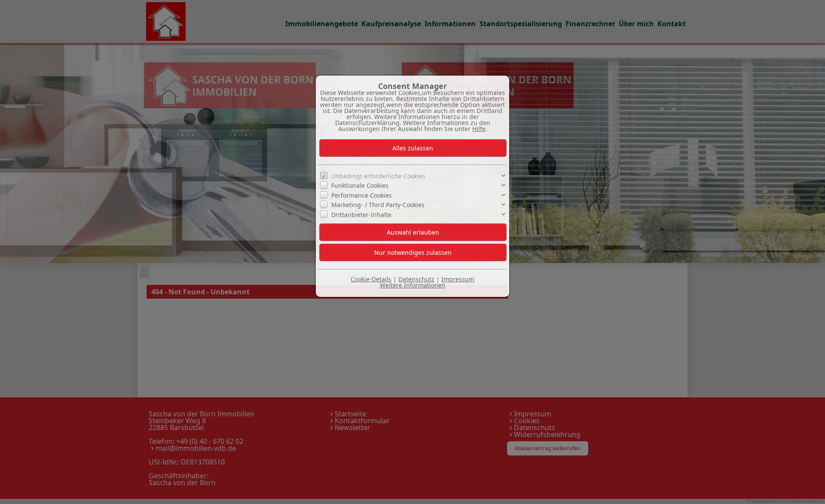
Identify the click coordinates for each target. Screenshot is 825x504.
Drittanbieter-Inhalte (361, 214)
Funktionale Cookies (359, 185)
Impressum (457, 279)
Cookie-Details (371, 279)
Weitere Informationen (413, 285)
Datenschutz (416, 279)
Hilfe (479, 129)
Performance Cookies (361, 195)
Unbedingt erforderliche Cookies (378, 176)
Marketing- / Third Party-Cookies (378, 205)
